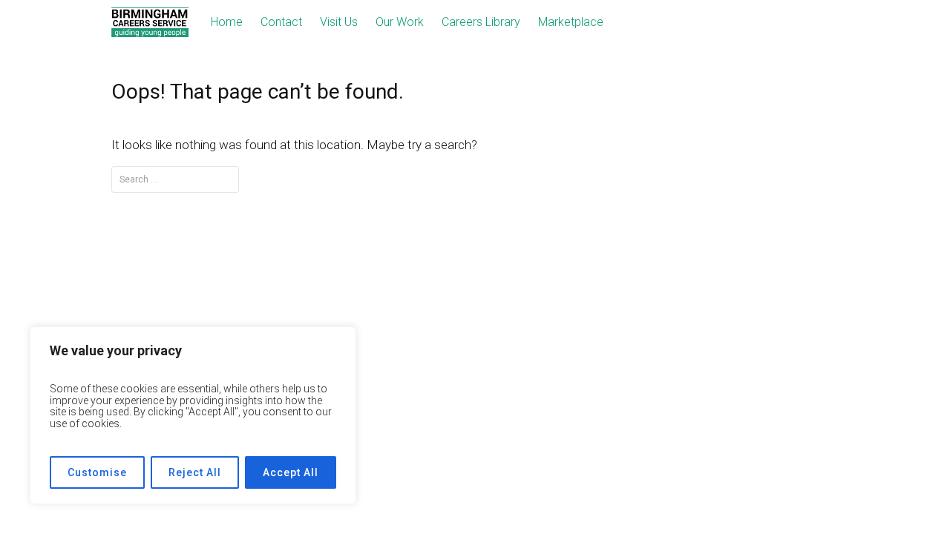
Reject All (194, 472)
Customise (97, 472)
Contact (281, 22)
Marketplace (570, 22)
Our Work (400, 22)
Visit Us (339, 22)
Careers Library (481, 22)
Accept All (290, 472)
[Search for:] (175, 179)
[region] (193, 415)
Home (227, 22)
